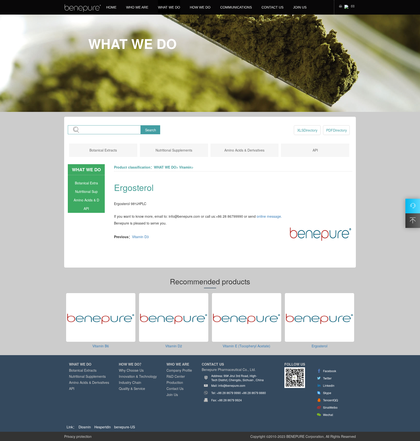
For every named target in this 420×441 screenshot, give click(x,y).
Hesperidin (102, 426)
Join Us (172, 394)
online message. (269, 216)
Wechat (328, 415)
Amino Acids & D (86, 200)
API (315, 150)
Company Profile (179, 370)
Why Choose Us (131, 370)
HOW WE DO (200, 7)
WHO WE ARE (137, 7)
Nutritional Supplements (174, 150)
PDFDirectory (336, 130)
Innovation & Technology (138, 376)
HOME (111, 7)
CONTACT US (272, 7)
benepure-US (124, 426)
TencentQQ (330, 400)
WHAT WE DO (169, 7)
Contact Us (175, 388)
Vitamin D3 (140, 236)
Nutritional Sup (86, 191)
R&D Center (175, 376)
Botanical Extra (86, 182)
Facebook (329, 371)
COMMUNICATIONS (236, 7)
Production (174, 382)
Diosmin (85, 426)
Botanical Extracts (103, 150)
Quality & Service (132, 388)
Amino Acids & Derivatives (244, 150)
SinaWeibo (330, 407)
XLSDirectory (307, 130)
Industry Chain (130, 382)
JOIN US (299, 7)
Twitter (327, 378)
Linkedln (328, 385)
